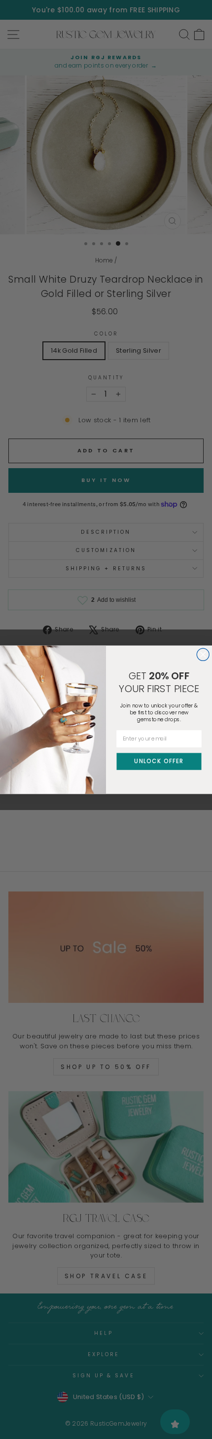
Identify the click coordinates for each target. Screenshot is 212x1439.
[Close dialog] (203, 654)
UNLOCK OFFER (158, 761)
